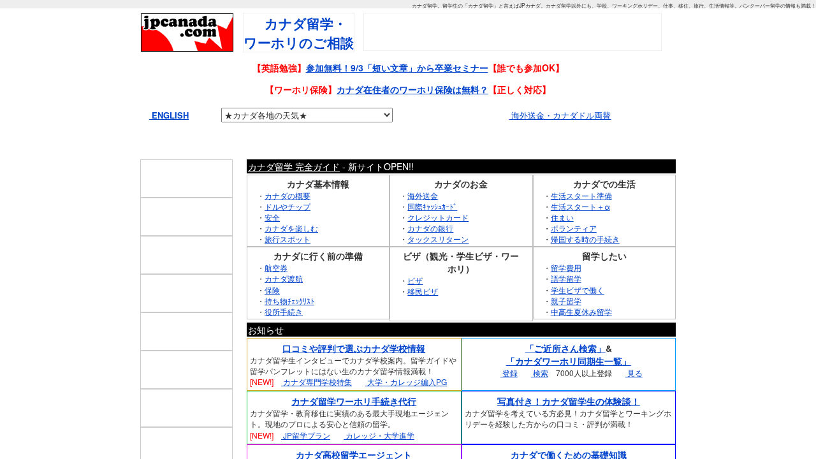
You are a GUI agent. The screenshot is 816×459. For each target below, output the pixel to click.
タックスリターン (438, 265)
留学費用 (566, 294)
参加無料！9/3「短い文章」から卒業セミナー (397, 67)
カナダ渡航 (284, 305)
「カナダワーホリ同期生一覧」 (568, 387)
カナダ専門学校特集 (316, 408)
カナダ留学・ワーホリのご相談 (299, 32)
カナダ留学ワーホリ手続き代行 (353, 427)
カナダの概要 (287, 221)
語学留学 (566, 305)
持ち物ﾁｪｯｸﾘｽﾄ (289, 326)
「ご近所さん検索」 (565, 374)
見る (634, 399)
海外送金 (422, 221)
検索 (539, 399)
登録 (509, 399)
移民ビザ (422, 317)
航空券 (276, 294)
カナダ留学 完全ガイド (294, 192)
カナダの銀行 (430, 254)
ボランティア (574, 254)
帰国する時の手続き (585, 265)
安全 (272, 243)
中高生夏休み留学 (581, 338)
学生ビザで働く (577, 315)
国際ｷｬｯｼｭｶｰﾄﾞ (432, 232)
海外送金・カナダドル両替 (560, 115)
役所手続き (284, 338)
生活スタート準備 (581, 221)
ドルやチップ (287, 232)
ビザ (415, 307)
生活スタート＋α (580, 232)
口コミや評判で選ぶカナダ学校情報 (353, 374)
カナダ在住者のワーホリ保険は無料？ (412, 89)
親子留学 (566, 326)
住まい (562, 243)
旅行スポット (287, 265)
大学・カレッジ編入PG (406, 408)
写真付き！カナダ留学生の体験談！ (568, 427)
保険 (272, 315)
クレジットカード (438, 243)
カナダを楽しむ (291, 254)
